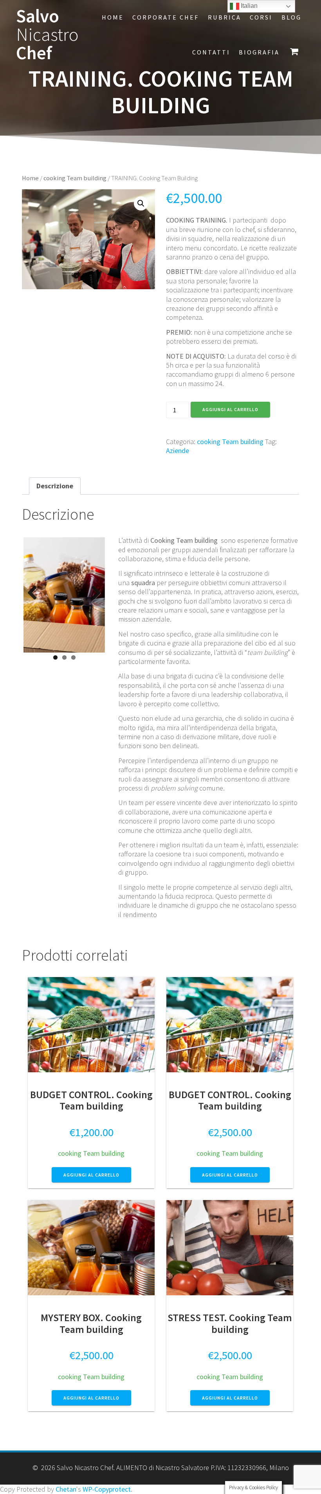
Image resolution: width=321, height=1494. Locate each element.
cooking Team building (74, 178)
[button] (141, 203)
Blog (291, 17)
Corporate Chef (165, 17)
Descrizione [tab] (54, 485)
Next (93, 593)
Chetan (66, 1489)
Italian (248, 5)
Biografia (259, 52)
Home (113, 17)
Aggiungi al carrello (230, 409)
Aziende (177, 450)
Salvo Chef (47, 34)
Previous (35, 593)
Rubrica (224, 17)
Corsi (261, 17)
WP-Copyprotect (107, 1489)
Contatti (211, 52)
